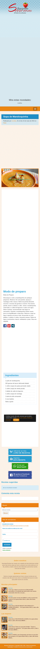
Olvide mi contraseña (6, 548)
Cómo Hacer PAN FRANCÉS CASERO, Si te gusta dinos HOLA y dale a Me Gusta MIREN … (23, 619)
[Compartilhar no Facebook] (5, 325)
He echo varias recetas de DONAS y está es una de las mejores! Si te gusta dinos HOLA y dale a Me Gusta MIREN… (22, 599)
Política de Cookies (22, 418)
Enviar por (21, 466)
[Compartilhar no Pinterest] (9, 325)
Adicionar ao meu (21, 452)
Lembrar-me (7, 540)
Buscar (6, 513)
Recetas (10, 588)
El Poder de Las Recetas (20, 13)
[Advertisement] (20, 36)
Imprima (19, 459)
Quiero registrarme (6, 550)
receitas (14, 121)
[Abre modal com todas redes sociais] (13, 325)
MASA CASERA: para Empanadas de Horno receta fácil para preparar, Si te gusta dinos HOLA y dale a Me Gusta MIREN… (23, 636)
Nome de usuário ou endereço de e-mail (12, 528)
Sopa (4, 123)
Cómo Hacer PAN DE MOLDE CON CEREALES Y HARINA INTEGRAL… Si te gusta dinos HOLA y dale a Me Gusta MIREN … (23, 607)
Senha (4, 534)
